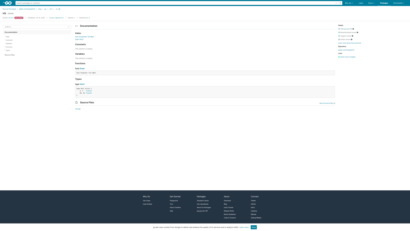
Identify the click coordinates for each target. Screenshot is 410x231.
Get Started (175, 196)
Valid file (346, 29)
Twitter (253, 200)
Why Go (348, 3)
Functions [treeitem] (9, 47)
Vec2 (82, 84)
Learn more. (244, 227)
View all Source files (326, 103)
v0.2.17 (8, 18)
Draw (82, 68)
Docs (370, 3)
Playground (174, 200)
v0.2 (50, 9)
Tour (171, 204)
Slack (253, 207)
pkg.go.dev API (202, 211)
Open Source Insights (347, 57)
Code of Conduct (230, 218)
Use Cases (146, 200)
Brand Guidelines (230, 214)
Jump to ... (8, 27)
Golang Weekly (256, 218)
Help (171, 211)
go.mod (346, 29)
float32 (89, 91)
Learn (361, 3)
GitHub (253, 204)
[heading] (9, 3)
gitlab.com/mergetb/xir (27, 9)
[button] (339, 29)
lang (39, 9)
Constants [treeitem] (9, 40)
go (45, 9)
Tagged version (346, 36)
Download (227, 200)
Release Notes (229, 211)
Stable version (345, 39)
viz (57, 9)
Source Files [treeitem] (10, 55)
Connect (255, 196)
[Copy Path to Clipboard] (59, 9)
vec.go (78, 109)
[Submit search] (340, 3)
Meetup (253, 214)
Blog (225, 204)
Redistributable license (348, 32)
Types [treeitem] (8, 50)
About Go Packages (204, 207)
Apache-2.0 (59, 18)
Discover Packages (9, 9)
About (226, 196)
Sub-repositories (202, 204)
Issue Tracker (228, 207)
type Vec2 (79, 39)
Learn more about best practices (349, 43)
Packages (384, 3)
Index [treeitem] (8, 37)
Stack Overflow (175, 207)
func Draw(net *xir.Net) (84, 37)
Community (398, 3)
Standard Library (203, 200)
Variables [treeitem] (9, 43)
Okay (254, 227)
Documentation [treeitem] (11, 32)
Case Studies (147, 204)
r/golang (254, 211)
